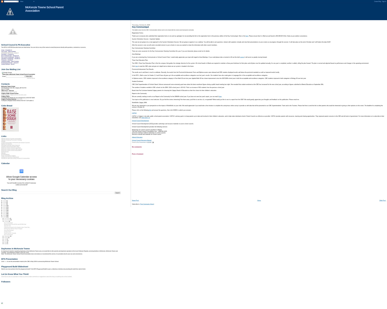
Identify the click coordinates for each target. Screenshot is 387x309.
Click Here (19, 99)
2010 (4, 215)
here (136, 66)
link (150, 110)
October (6, 221)
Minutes (3, 153)
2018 (4, 202)
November (7, 219)
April (5, 243)
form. (247, 36)
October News (7, 231)
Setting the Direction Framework (10, 157)
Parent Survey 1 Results (10, 233)
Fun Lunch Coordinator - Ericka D (10, 57)
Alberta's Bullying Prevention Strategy (11, 140)
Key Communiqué (8, 222)
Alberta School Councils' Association (11, 138)
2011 (4, 213)
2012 (4, 212)
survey (242, 57)
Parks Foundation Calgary (8, 155)
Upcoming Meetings (9, 230)
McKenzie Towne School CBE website (11, 149)
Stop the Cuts (7, 225)
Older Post (382, 200)
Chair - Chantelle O (6, 50)
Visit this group (31, 78)
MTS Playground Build (40, 269)
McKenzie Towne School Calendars (11, 147)
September (7, 236)
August (6, 237)
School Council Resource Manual (141, 140)
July (5, 239)
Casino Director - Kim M (7, 64)
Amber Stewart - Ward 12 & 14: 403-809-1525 (13, 95)
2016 (4, 205)
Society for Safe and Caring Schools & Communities (15, 158)
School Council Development (140, 120)
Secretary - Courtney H (7, 54)
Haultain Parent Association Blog (10, 146)
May (5, 242)
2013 (4, 210)
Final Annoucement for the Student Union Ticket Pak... (17, 227)
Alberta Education (137, 137)
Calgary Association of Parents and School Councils (15, 142)
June (5, 240)
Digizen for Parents (6, 144)
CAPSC (134, 113)
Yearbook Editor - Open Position (10, 61)
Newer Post (135, 200)
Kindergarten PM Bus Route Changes (13, 228)
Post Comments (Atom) (147, 204)
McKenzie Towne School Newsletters (11, 150)
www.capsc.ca (145, 117)
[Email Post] (152, 142)
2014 (4, 208)
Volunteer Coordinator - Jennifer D (10, 58)
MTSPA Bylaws (5, 154)
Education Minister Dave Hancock (10, 145)
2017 (4, 204)
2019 (4, 200)
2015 (4, 207)
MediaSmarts (5, 151)
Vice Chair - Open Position (8, 51)
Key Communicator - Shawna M (10, 55)
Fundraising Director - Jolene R (9, 63)
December (7, 218)
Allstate (3, 141)
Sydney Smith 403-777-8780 (9, 92)
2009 (4, 217)
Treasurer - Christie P (7, 60)
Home (259, 200)
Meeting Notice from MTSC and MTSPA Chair (15, 224)
